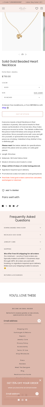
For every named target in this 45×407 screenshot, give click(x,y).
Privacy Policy (22, 343)
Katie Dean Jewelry (10, 72)
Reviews (22, 364)
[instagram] (22, 400)
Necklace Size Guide (22, 374)
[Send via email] (14, 206)
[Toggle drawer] (3, 8)
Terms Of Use (22, 350)
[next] (26, 54)
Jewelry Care (22, 340)
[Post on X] (6, 206)
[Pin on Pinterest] (10, 206)
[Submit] (37, 393)
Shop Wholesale (22, 354)
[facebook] (19, 400)
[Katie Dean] (22, 8)
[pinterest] (26, 400)
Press (22, 360)
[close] (40, 380)
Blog (22, 371)
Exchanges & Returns (22, 332)
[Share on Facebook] (3, 206)
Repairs (22, 336)
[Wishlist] (36, 8)
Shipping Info (22, 329)
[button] (17, 206)
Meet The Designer (22, 367)
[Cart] (41, 8)
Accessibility (22, 347)
